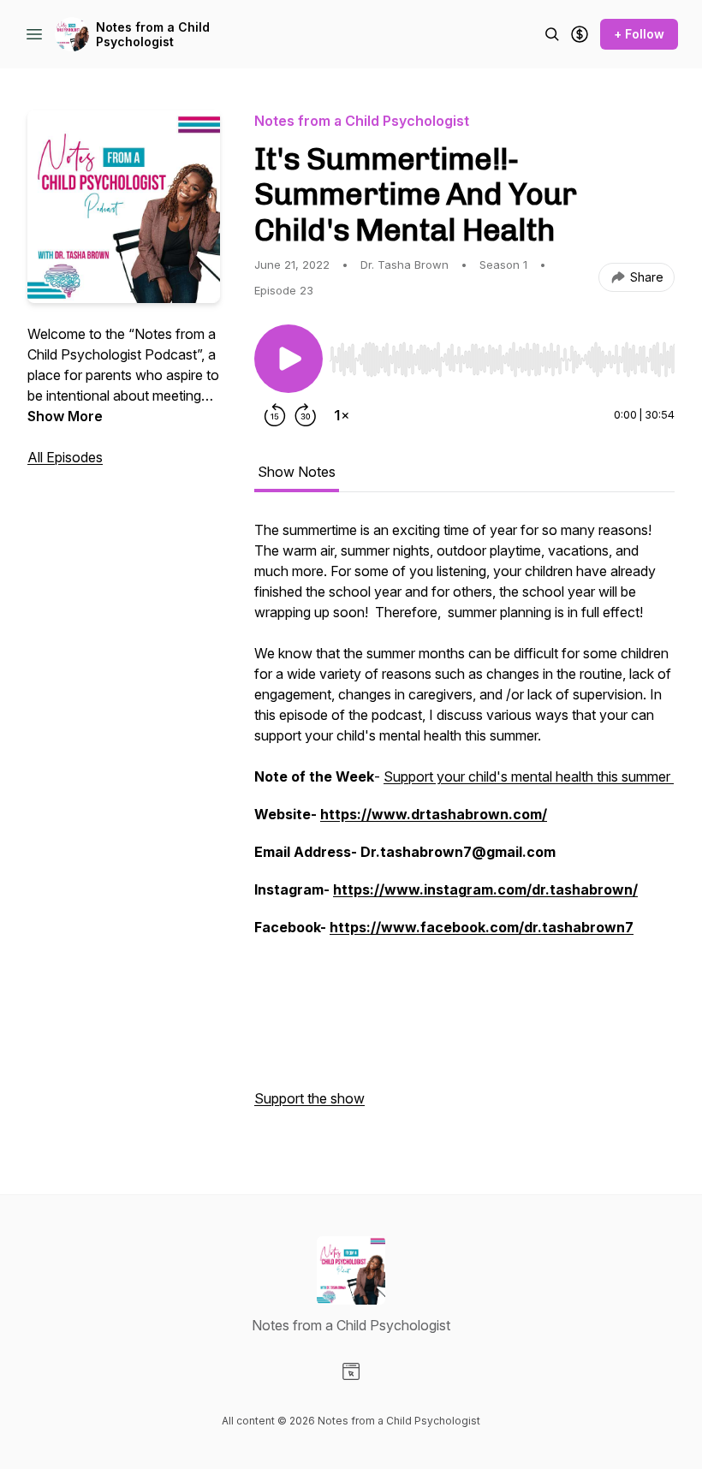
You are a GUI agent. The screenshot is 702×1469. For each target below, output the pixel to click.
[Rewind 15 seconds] (275, 415)
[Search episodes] (552, 34)
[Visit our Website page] (351, 1371)
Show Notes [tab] (297, 471)
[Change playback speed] (341, 415)
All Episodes (65, 457)
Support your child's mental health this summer (529, 776)
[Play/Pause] (288, 358)
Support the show (309, 1098)
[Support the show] (579, 34)
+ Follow (639, 34)
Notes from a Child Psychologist (153, 35)
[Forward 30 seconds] (306, 415)
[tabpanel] (464, 823)
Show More (65, 416)
